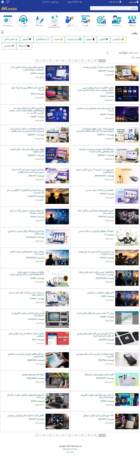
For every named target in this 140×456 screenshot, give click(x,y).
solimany (32, 319)
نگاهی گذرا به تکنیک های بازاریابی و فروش (25, 415)
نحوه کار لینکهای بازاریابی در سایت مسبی (96, 231)
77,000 (47, 2)
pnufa (103, 296)
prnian (34, 93)
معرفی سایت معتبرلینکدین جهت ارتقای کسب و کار (27, 253)
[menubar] (70, 42)
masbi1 (33, 73)
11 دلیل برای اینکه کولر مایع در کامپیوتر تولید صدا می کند (97, 396)
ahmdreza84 (100, 175)
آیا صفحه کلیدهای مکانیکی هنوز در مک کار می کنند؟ (25, 396)
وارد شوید (132, 2)
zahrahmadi (101, 278)
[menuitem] (11, 39)
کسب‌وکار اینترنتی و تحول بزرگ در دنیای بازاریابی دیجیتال (27, 212)
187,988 (75, 2)
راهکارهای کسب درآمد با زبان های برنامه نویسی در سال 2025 (96, 273)
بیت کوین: (55, 2)
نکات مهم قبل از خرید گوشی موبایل (98, 415)
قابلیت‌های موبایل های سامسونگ (99, 374)
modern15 (32, 196)
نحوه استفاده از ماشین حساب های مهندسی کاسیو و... (95, 355)
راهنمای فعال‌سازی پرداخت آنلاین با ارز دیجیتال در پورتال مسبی (27, 69)
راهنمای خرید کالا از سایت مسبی (100, 190)
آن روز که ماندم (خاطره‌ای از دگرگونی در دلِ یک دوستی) (25, 191)
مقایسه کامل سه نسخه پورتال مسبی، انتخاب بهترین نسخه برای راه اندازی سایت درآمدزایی (95, 90)
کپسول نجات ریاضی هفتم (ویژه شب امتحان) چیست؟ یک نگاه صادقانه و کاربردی (95, 130)
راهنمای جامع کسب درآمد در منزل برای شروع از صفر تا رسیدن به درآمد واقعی (27, 130)
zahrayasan (31, 257)
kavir (34, 339)
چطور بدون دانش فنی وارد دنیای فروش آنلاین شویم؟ (27, 151)
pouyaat (102, 339)
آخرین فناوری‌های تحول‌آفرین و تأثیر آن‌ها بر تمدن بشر (96, 212)
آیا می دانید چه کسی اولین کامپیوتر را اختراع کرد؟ (28, 314)
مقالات (134, 33)
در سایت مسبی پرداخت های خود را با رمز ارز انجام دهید (26, 294)
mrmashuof (31, 237)
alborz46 (102, 71)
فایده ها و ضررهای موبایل (33, 374)
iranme (33, 216)
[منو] (2, 1)
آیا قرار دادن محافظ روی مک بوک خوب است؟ (27, 89)
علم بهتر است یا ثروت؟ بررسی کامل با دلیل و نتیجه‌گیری (95, 171)
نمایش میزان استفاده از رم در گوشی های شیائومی (26, 335)
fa (9, 1)
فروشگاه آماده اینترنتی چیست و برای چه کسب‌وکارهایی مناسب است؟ (96, 151)
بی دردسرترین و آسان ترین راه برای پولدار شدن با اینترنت (96, 253)
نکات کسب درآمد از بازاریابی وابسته (98, 67)
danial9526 (101, 378)
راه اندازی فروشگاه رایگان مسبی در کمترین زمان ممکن (26, 232)
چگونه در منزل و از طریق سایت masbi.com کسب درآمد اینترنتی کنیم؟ (27, 273)
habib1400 (101, 134)
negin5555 (32, 378)
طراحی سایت (70, 452)
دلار (43, 2)
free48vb (102, 216)
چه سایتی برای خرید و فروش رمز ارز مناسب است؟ (95, 110)
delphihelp (32, 360)
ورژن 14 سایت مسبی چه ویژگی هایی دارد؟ (95, 313)
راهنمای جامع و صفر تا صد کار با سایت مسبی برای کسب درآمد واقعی (27, 171)
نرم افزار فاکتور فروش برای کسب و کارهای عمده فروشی (26, 355)
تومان (70, 2)
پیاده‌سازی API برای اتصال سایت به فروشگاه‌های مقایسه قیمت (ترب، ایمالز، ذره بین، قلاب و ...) (26, 111)
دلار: (80, 2)
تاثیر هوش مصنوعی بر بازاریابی (100, 292)
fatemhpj (102, 360)
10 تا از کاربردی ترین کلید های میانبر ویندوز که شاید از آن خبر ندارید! (95, 335)
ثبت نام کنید (114, 1)
